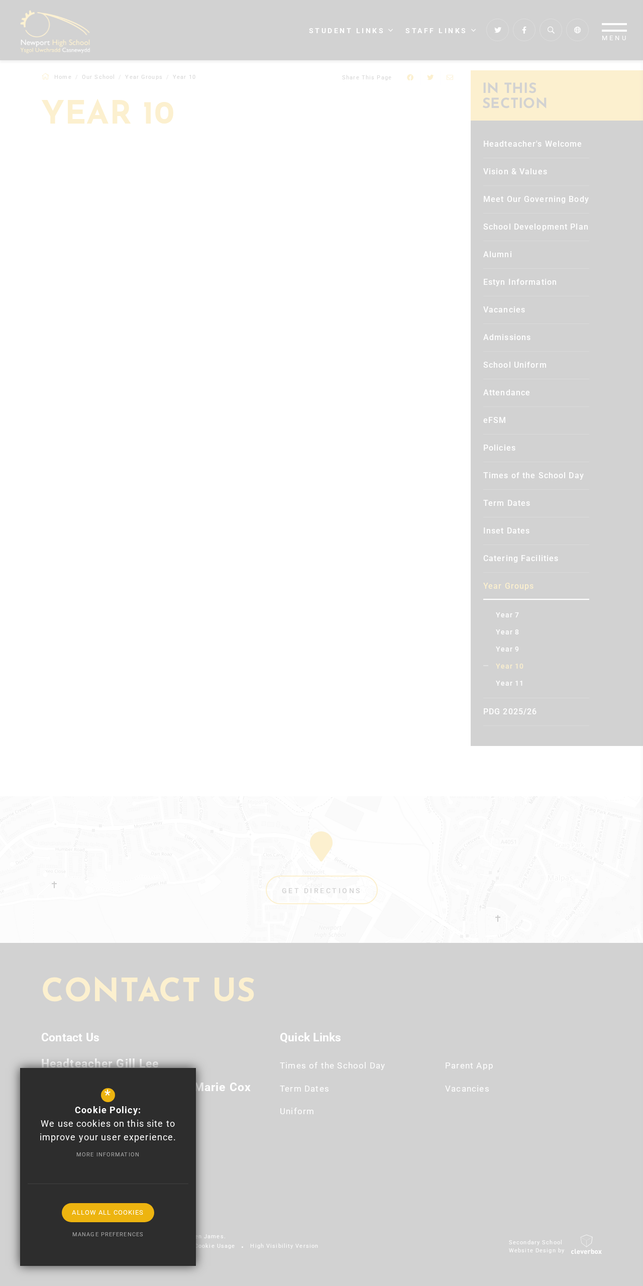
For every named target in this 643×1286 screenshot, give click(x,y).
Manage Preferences (108, 1234)
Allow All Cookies (108, 1212)
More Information (108, 1154)
